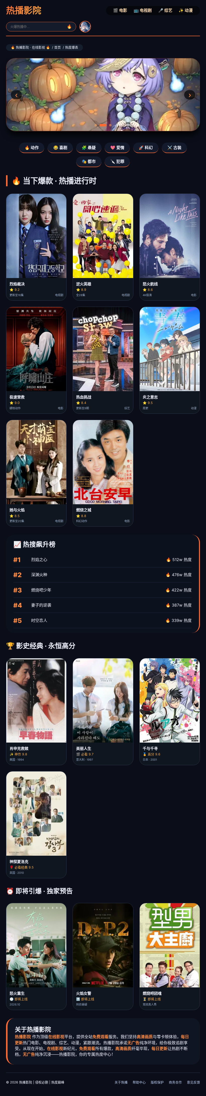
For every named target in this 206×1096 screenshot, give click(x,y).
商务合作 (175, 1082)
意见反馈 (193, 1082)
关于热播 (121, 1082)
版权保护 (157, 1082)
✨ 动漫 (186, 10)
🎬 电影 (120, 10)
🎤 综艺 (165, 10)
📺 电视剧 (143, 10)
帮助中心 (139, 1082)
